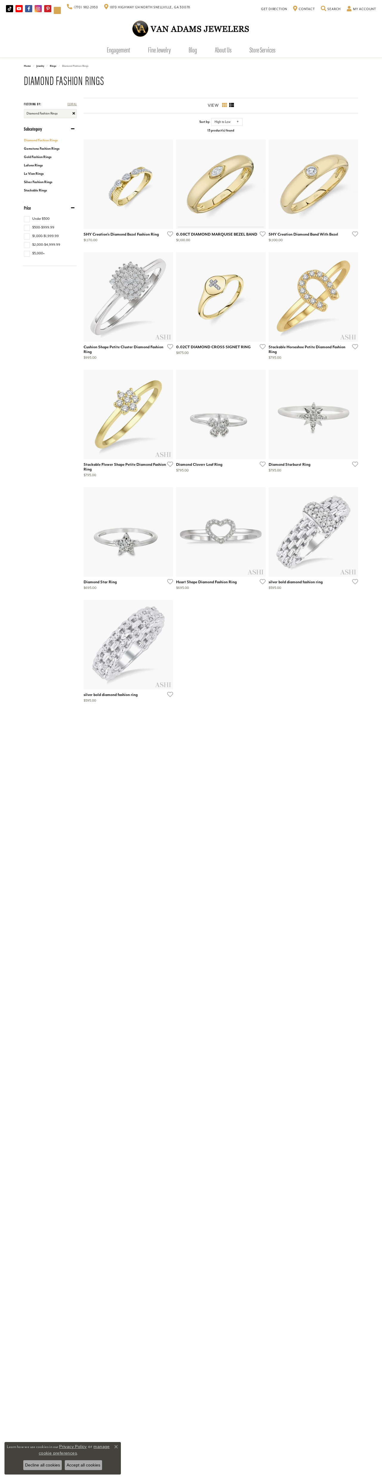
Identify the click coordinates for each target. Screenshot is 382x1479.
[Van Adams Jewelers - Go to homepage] (191, 28)
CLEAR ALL (72, 103)
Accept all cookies (83, 1465)
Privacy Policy (73, 1446)
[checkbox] (37, 219)
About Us (223, 49)
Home (27, 66)
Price (27, 207)
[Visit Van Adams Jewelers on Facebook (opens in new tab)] (28, 8)
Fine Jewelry (159, 49)
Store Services (262, 49)
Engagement (118, 49)
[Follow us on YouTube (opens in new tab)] (19, 8)
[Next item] (166, 297)
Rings (53, 66)
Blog (193, 49)
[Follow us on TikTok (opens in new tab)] (9, 8)
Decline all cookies (42, 1465)
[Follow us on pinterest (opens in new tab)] (47, 8)
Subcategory (33, 128)
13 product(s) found (220, 130)
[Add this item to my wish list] (168, 234)
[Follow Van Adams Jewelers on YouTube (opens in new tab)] (57, 10)
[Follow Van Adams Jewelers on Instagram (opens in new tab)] (38, 8)
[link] (82, 7)
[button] (331, 9)
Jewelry (40, 66)
